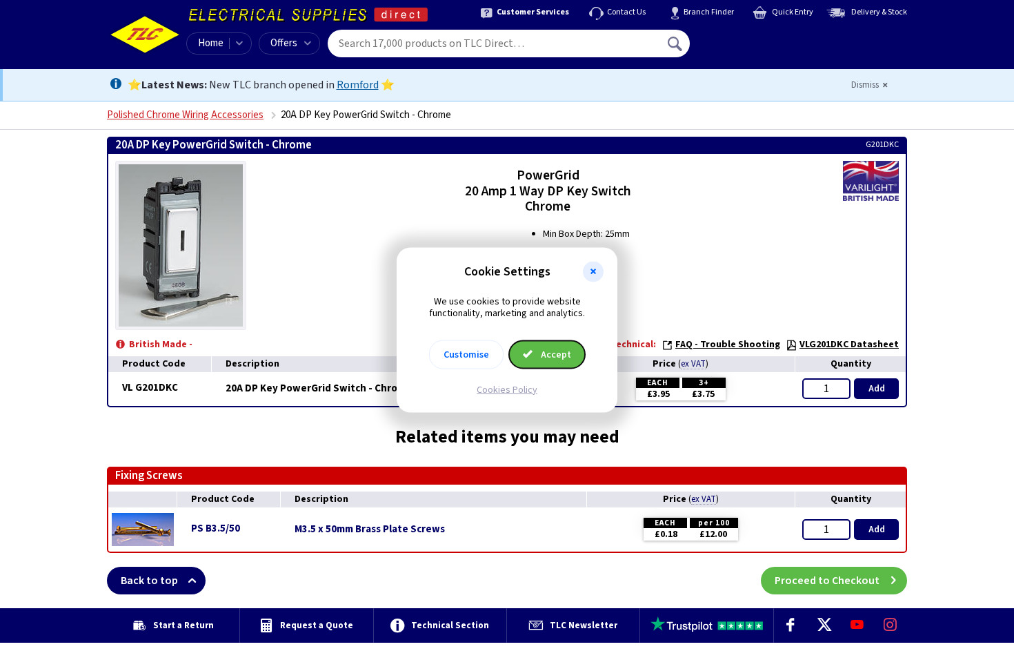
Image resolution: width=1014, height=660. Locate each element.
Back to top (149, 580)
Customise (466, 354)
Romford (358, 85)
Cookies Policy (507, 389)
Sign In (763, 38)
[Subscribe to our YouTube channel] (856, 625)
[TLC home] (145, 34)
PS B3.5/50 (215, 528)
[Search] (676, 43)
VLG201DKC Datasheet (849, 344)
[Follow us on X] (823, 625)
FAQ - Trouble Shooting (727, 344)
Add (876, 389)
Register (753, 48)
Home (210, 43)
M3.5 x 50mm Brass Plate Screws (370, 529)
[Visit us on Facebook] (790, 625)
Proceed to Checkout (827, 580)
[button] (593, 272)
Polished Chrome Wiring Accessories (185, 115)
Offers (283, 43)
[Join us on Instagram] (890, 625)
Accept (555, 354)
